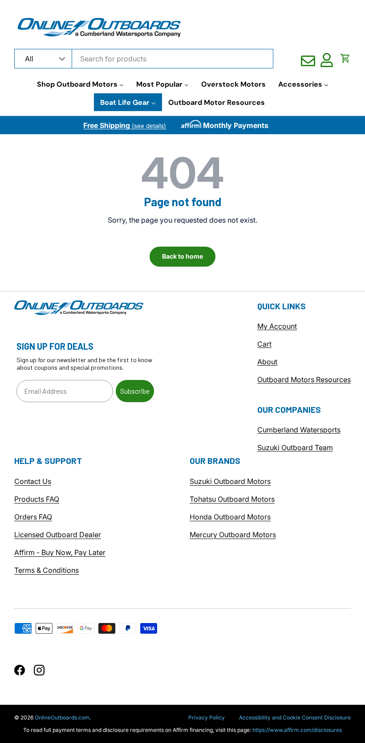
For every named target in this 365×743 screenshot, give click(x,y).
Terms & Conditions (46, 570)
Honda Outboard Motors (230, 516)
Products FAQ (36, 499)
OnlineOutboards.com (62, 717)
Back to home (182, 256)
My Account (277, 326)
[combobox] (143, 58)
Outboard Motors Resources (304, 379)
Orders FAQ (33, 516)
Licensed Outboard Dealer (57, 534)
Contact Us (32, 481)
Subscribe (135, 391)
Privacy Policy (206, 717)
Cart (264, 344)
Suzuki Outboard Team (295, 447)
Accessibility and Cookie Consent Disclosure (295, 717)
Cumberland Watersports (299, 429)
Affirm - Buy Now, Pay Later (59, 552)
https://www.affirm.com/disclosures (297, 730)
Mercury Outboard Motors (233, 534)
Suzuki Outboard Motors (230, 481)
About (267, 361)
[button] (345, 58)
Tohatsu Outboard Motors (232, 499)
